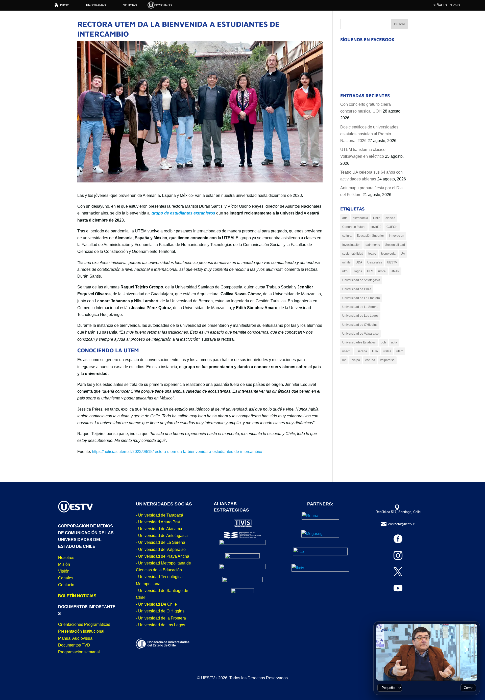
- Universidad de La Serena (160, 542)
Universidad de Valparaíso (360, 333)
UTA (375, 351)
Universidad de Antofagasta (361, 280)
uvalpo (355, 360)
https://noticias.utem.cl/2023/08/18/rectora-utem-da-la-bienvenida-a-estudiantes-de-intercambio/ (177, 451)
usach (346, 351)
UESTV (392, 262)
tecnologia (388, 253)
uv (344, 360)
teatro (372, 253)
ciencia (390, 218)
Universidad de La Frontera (361, 298)
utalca (387, 351)
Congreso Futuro (354, 227)
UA (403, 253)
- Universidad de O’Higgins (160, 611)
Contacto (66, 585)
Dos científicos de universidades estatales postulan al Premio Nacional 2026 (369, 134)
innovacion (396, 235)
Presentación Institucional (81, 631)
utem (399, 351)
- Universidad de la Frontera (161, 618)
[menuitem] (61, 5)
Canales (65, 578)
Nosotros (66, 557)
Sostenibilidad (395, 245)
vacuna (370, 360)
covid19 (376, 227)
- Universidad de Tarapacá (159, 515)
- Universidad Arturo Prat (158, 522)
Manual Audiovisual (75, 638)
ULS (370, 271)
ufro (345, 271)
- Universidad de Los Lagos (160, 625)
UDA (359, 262)
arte (345, 218)
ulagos (357, 271)
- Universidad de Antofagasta (162, 535)
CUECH (392, 227)
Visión (63, 571)
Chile (376, 218)
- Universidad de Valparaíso (161, 549)
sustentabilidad (352, 253)
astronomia (360, 218)
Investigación (351, 245)
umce (382, 271)
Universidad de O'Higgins (359, 325)
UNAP (395, 271)
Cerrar (468, 688)
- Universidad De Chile (156, 604)
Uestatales (374, 262)
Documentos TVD (74, 645)
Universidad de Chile (356, 289)
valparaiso (387, 360)
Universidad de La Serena (360, 307)
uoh (383, 342)
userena (361, 351)
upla (394, 342)
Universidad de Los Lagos (360, 315)
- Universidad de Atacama (159, 529)
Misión (64, 564)
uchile (346, 262)
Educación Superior (370, 235)
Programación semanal (79, 652)
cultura (347, 235)
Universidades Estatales (359, 342)
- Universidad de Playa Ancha (162, 556)
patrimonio (373, 245)
